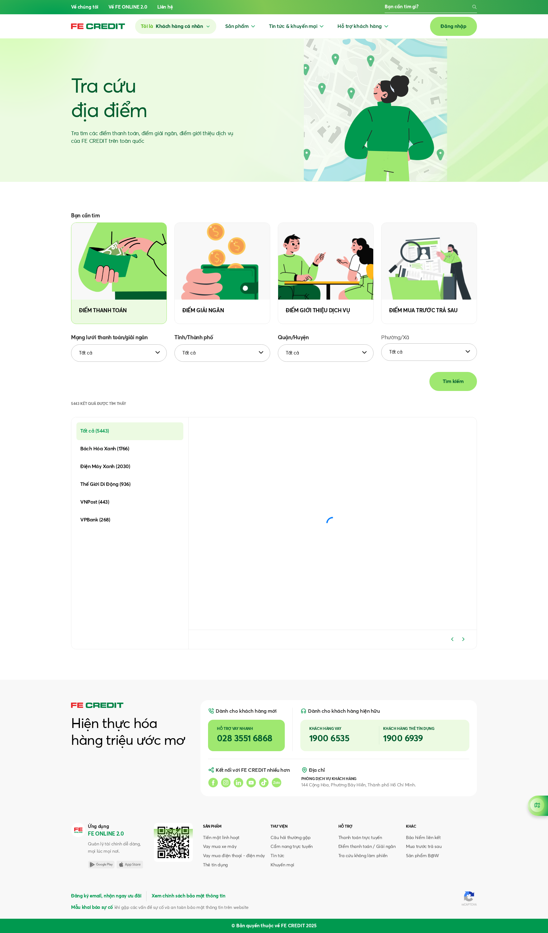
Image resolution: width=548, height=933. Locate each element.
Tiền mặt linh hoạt (221, 838)
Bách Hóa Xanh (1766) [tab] (104, 448)
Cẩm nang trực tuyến (292, 846)
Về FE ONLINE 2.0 (127, 7)
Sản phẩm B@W (422, 856)
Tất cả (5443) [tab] (94, 430)
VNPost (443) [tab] (94, 502)
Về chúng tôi (84, 7)
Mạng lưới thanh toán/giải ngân (109, 338)
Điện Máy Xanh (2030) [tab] (105, 466)
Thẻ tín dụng (215, 865)
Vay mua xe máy (219, 846)
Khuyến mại (282, 865)
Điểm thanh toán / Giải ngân (367, 846)
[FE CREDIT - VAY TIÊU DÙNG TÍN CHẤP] (98, 26)
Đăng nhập (453, 26)
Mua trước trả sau (423, 846)
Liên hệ (165, 7)
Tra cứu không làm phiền (363, 856)
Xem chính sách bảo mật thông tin (188, 896)
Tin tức (277, 856)
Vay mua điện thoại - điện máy (234, 856)
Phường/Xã (395, 338)
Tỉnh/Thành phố (193, 338)
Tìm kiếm (453, 381)
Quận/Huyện (293, 338)
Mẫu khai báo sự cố (92, 907)
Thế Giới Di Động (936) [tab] (105, 484)
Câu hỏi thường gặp (290, 838)
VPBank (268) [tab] (95, 519)
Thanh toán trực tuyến (360, 838)
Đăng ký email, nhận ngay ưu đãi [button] (106, 896)
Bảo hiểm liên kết (423, 838)
